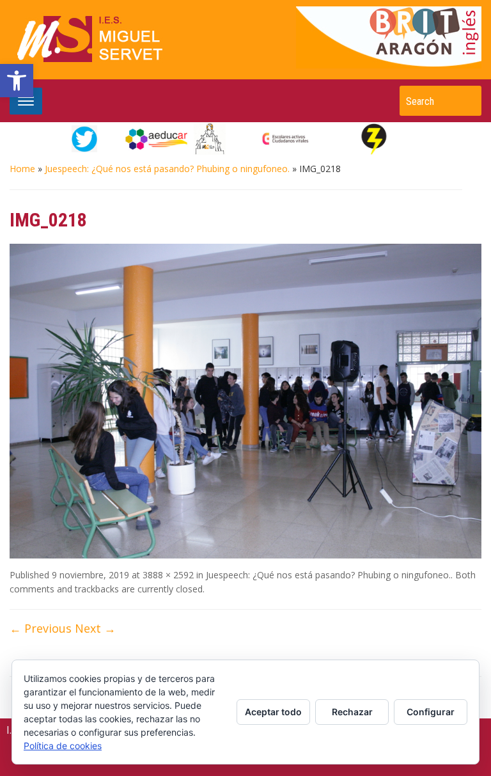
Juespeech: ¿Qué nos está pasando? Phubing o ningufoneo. (167, 168)
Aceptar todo (273, 711)
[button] (16, 80)
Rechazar (352, 711)
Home (22, 168)
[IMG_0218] (245, 400)
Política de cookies (63, 745)
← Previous (41, 628)
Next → (95, 628)
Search (465, 101)
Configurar (431, 711)
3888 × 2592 (168, 575)
